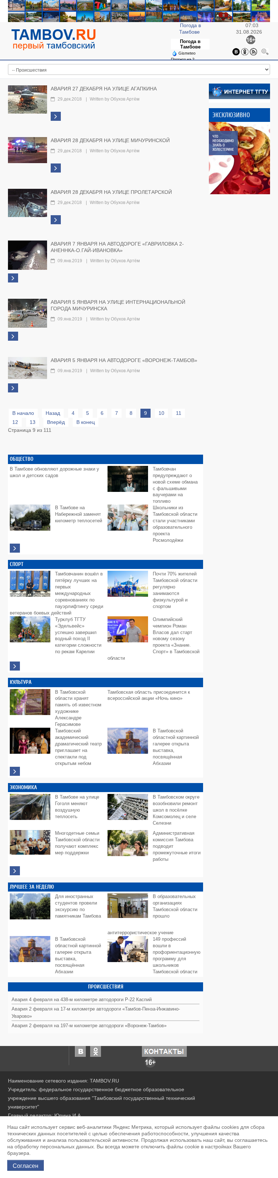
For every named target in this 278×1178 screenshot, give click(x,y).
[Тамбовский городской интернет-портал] (53, 39)
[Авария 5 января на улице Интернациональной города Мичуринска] (27, 313)
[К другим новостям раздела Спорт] (15, 666)
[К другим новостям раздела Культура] (15, 771)
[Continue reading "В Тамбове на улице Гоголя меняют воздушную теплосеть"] (31, 810)
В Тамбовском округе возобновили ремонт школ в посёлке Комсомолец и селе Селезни (176, 810)
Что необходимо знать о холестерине (223, 143)
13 (32, 422)
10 (161, 413)
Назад (53, 413)
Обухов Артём (124, 99)
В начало (23, 413)
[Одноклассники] (244, 51)
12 (15, 422)
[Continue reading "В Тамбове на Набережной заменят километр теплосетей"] (31, 521)
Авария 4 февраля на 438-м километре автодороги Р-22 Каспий (82, 999)
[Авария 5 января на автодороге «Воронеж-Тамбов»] (27, 367)
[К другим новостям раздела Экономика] (15, 870)
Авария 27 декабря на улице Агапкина (104, 89)
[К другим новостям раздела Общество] (15, 548)
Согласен (25, 1165)
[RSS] (253, 51)
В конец (85, 422)
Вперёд (56, 422)
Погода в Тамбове (190, 44)
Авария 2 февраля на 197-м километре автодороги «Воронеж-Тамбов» (89, 1025)
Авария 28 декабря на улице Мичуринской (110, 140)
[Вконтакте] (236, 51)
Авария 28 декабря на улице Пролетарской (111, 192)
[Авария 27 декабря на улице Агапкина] (27, 99)
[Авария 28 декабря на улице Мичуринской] (27, 150)
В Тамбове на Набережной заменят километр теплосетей (78, 514)
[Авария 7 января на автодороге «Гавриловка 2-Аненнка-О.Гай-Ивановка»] (27, 255)
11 (178, 413)
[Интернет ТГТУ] (239, 91)
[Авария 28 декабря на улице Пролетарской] (27, 202)
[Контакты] (164, 1051)
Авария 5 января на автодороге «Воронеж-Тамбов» (124, 360)
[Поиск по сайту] (265, 51)
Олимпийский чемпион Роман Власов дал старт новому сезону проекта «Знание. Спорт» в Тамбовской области (153, 639)
